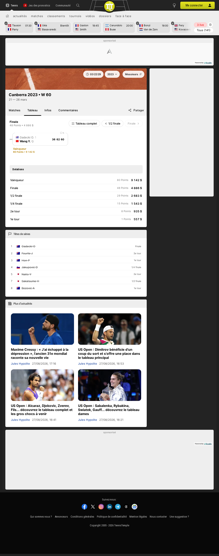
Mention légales (138, 516)
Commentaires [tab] (68, 110)
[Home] (7, 16)
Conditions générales (82, 516)
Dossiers (105, 16)
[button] (78, 5)
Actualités (20, 16)
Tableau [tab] (32, 110)
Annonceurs (61, 516)
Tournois (75, 16)
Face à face (123, 16)
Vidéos (90, 16)
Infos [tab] (47, 110)
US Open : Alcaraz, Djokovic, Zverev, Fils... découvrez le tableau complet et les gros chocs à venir (42, 410)
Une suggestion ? (179, 516)
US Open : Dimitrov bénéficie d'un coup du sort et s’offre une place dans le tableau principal (109, 354)
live (200, 24)
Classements (56, 16)
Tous (203, 30)
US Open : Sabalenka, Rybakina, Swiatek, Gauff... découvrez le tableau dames (108, 410)
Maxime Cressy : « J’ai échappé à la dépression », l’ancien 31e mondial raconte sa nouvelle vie (39, 354)
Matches (37, 16)
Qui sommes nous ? (41, 516)
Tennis (14, 5)
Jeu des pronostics (39, 5)
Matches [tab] (14, 110)
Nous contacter (158, 516)
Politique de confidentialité (112, 516)
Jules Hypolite (20, 363)
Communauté (63, 5)
